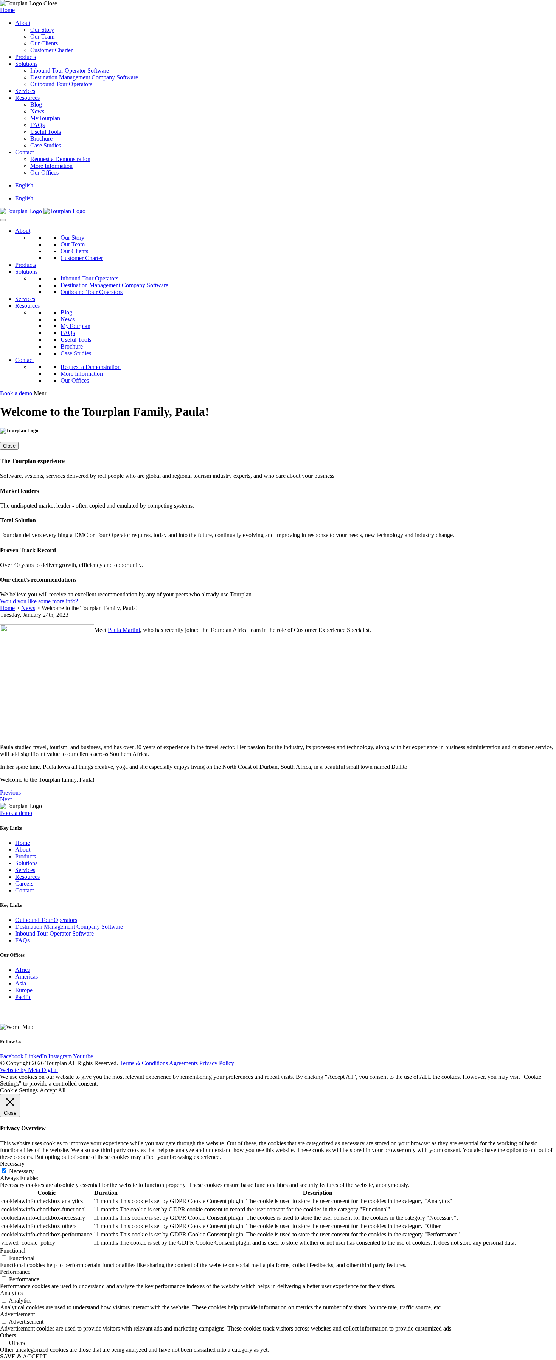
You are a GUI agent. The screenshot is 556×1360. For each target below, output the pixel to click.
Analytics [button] (11, 1293)
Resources (27, 97)
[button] (24, 185)
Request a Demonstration (60, 159)
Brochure (41, 138)
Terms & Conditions (144, 1063)
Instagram (60, 1056)
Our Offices (44, 172)
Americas (26, 976)
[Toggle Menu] (3, 220)
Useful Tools (45, 132)
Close (9, 446)
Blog (36, 104)
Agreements (183, 1063)
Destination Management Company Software (84, 77)
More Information (51, 166)
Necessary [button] (12, 1163)
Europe (24, 990)
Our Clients (44, 43)
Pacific (23, 997)
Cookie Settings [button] (19, 1090)
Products (25, 57)
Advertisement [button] (17, 1314)
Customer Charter (51, 50)
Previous (10, 792)
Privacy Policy (216, 1063)
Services (25, 91)
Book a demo (16, 393)
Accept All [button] (52, 1090)
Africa (22, 970)
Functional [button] (12, 1250)
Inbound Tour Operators (89, 278)
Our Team (42, 36)
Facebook (11, 1056)
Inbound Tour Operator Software (69, 70)
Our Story (42, 29)
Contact (24, 152)
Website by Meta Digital (29, 1070)
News (37, 111)
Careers (24, 883)
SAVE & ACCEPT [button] (23, 1356)
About (22, 23)
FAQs (37, 125)
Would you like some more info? (39, 601)
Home (7, 10)
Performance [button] (15, 1272)
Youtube (83, 1056)
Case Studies (45, 145)
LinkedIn (36, 1056)
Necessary (21, 1171)
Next (6, 799)
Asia (20, 983)
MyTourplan (45, 118)
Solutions (26, 63)
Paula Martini (124, 630)
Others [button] (8, 1335)
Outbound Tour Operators (61, 84)
